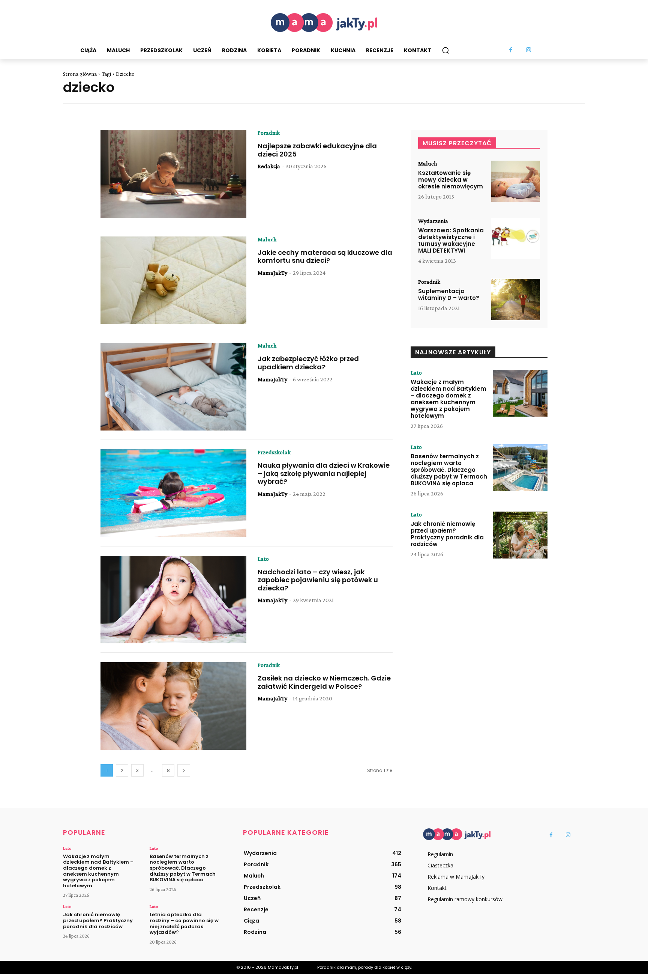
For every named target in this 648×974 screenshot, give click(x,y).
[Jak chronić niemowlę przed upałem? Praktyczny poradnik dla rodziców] (520, 535)
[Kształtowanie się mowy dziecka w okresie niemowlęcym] (515, 181)
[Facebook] (511, 50)
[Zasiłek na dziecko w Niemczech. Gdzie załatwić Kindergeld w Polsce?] (173, 706)
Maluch (267, 239)
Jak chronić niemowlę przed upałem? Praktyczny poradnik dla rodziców (447, 534)
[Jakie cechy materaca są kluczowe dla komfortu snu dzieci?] (173, 280)
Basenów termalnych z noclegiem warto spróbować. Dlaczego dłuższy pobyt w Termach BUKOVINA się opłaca (449, 469)
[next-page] (183, 770)
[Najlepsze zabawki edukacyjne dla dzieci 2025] (173, 174)
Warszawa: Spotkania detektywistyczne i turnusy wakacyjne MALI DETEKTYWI (451, 240)
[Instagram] (529, 50)
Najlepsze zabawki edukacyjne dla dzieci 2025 (317, 150)
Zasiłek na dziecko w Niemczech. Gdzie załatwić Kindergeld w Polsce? (324, 682)
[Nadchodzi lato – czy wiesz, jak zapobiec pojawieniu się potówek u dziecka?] (173, 600)
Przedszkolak (274, 452)
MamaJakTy (272, 272)
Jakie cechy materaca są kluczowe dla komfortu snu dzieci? (325, 256)
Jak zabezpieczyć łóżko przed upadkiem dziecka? (308, 363)
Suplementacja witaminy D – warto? (448, 294)
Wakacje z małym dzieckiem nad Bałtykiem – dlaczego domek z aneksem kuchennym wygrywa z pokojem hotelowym (448, 399)
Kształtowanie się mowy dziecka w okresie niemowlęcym (450, 179)
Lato (263, 559)
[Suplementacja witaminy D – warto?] (515, 300)
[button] (445, 50)
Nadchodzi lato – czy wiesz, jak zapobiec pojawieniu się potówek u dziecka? (318, 580)
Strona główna (80, 74)
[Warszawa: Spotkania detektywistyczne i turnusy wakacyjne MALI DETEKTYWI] (515, 239)
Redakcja (269, 166)
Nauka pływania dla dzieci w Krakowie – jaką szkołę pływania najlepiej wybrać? (324, 473)
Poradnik (269, 133)
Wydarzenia (433, 221)
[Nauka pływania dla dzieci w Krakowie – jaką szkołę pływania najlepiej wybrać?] (173, 493)
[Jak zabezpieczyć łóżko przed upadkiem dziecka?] (173, 387)
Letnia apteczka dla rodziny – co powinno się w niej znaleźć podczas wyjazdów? (184, 923)
